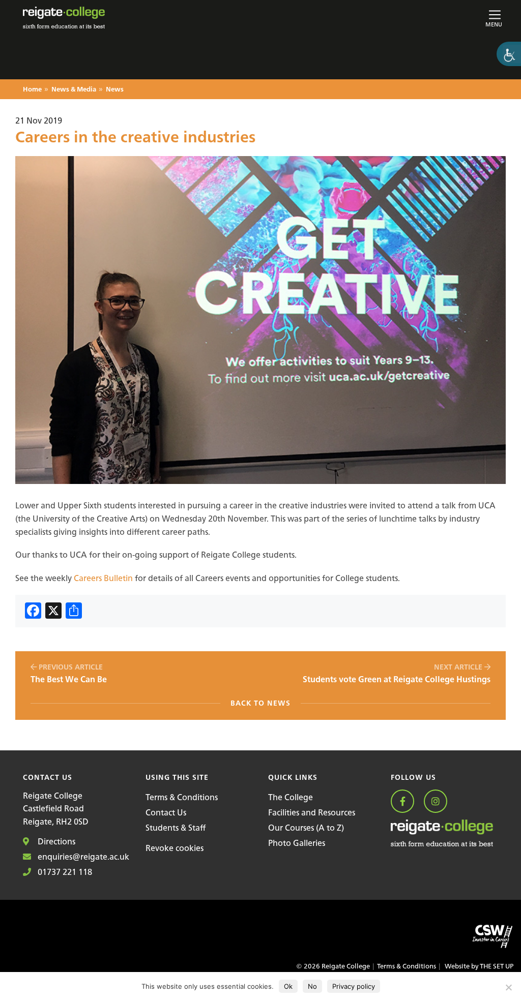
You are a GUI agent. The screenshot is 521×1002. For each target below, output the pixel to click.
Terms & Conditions (182, 797)
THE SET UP (496, 966)
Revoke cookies (175, 848)
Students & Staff (176, 828)
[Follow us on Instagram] (439, 802)
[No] (508, 987)
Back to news (260, 703)
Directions (55, 841)
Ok (288, 986)
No (312, 986)
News (115, 89)
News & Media (73, 89)
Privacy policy (353, 986)
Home (32, 89)
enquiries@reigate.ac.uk (82, 856)
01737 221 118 (64, 872)
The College (290, 797)
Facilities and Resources (311, 812)
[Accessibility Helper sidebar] (509, 54)
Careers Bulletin (103, 578)
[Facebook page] (406, 802)
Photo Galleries (296, 843)
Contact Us (166, 812)
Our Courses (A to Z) (306, 828)
